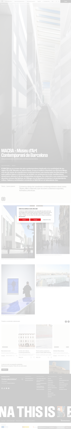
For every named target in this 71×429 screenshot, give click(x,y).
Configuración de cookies (47, 219)
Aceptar (24, 219)
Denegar (35, 219)
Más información (22, 216)
